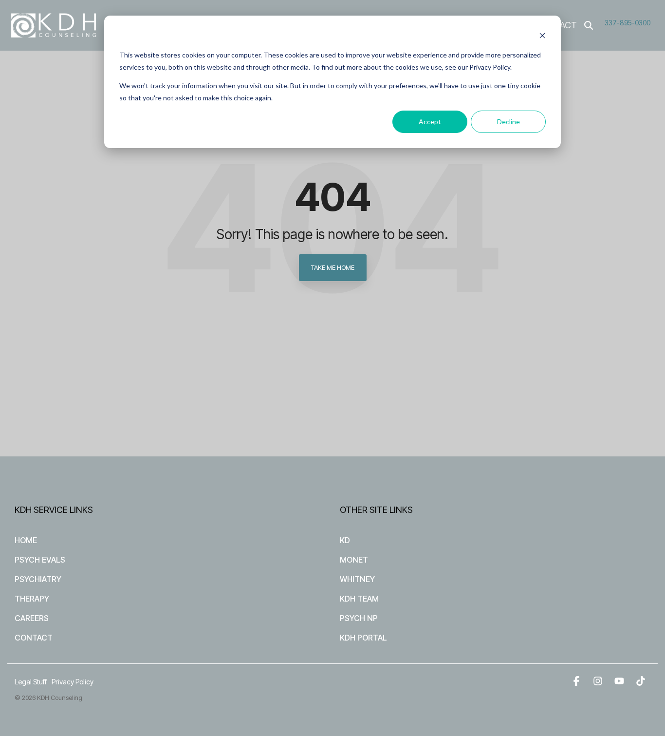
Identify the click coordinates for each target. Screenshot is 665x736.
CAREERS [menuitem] (32, 618)
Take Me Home (332, 267)
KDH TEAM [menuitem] (359, 599)
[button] (577, 681)
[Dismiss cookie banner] (542, 37)
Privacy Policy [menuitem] (72, 682)
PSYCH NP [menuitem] (359, 618)
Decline (508, 121)
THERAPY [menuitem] (32, 599)
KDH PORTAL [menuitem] (363, 637)
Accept (430, 121)
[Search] (588, 26)
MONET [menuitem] (354, 560)
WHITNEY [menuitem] (357, 579)
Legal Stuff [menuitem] (31, 682)
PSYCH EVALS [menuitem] (40, 560)
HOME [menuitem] (26, 540)
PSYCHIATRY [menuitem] (38, 579)
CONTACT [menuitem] (34, 637)
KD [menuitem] (345, 540)
